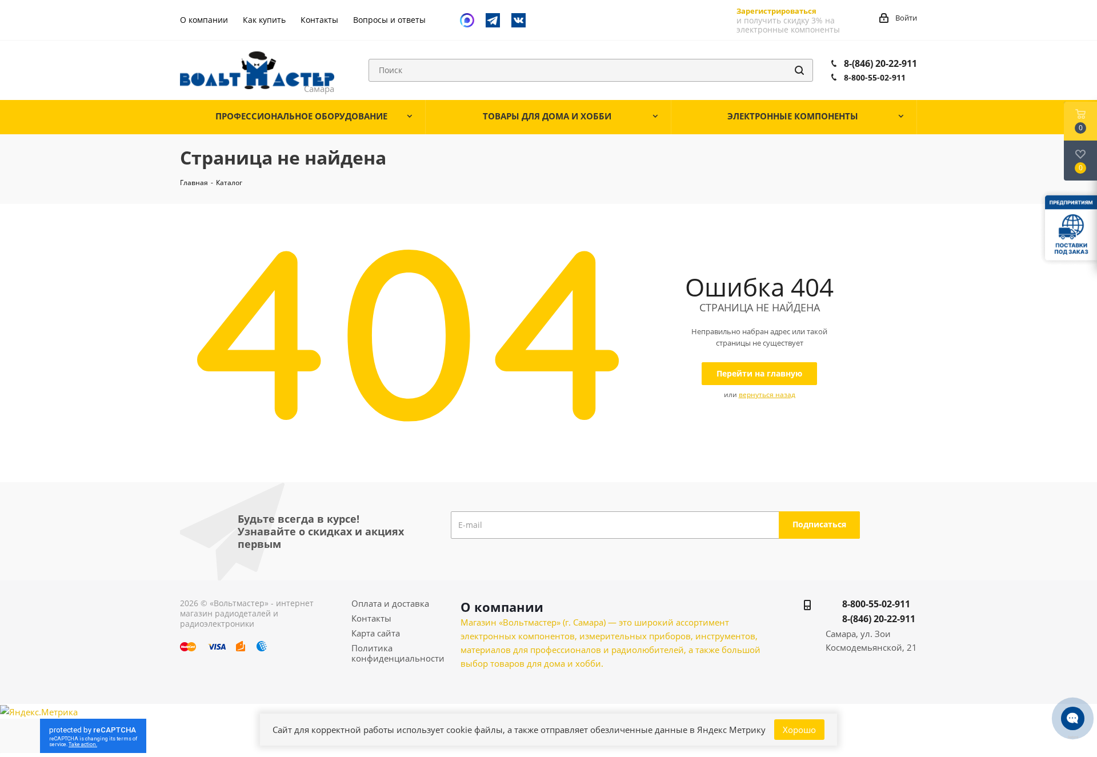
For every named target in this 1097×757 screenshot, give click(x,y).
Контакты (371, 618)
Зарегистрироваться (776, 11)
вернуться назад (767, 394)
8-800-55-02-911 (875, 77)
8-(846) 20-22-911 (880, 63)
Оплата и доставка (390, 603)
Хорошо (799, 729)
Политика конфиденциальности (398, 653)
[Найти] (799, 70)
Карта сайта (375, 633)
